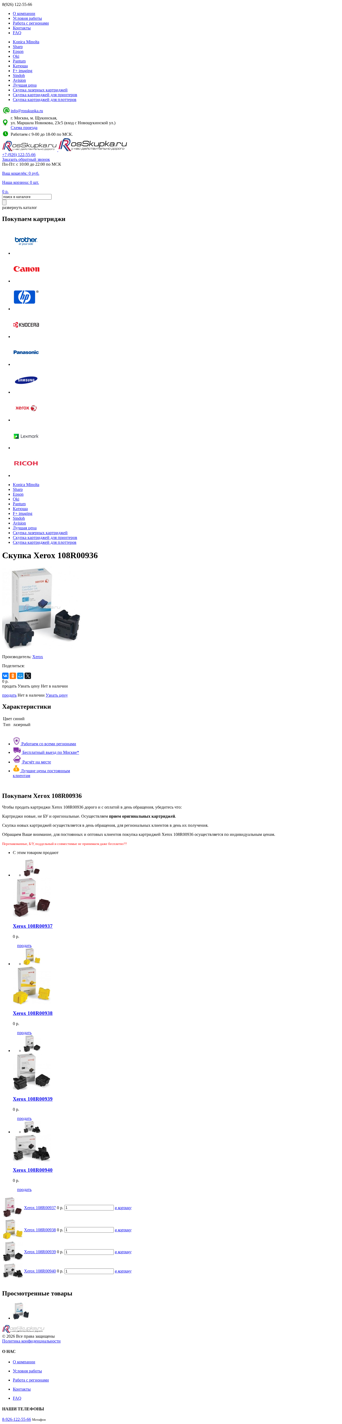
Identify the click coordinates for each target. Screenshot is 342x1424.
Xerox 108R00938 (40, 1230)
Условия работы (27, 18)
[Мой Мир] (20, 676)
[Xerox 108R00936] (21, 1318)
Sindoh (19, 75)
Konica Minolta (26, 42)
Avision (19, 80)
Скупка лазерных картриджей (40, 90)
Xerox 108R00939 (40, 1252)
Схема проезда (24, 127)
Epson (18, 51)
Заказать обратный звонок (26, 159)
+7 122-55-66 (19, 154)
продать (9, 695)
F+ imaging (22, 70)
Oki (16, 56)
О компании (24, 13)
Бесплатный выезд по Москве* (50, 752)
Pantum (19, 61)
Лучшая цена (25, 85)
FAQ (17, 32)
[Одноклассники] (13, 676)
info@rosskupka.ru (27, 110)
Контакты (22, 28)
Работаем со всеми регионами (48, 744)
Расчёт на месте (36, 762)
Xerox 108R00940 (40, 1271)
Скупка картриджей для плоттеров (44, 99)
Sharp (18, 46)
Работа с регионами (31, 23)
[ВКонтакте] (5, 676)
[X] (28, 676)
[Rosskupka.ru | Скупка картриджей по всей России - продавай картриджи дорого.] (30, 150)
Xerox (37, 656)
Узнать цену (57, 695)
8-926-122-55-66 (16, 1419)
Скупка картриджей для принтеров (45, 94)
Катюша (20, 66)
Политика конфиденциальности (31, 1341)
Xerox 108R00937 (40, 1207)
